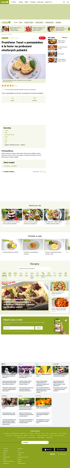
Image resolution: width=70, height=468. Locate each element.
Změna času (37, 433)
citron (6, 136)
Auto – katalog (9, 435)
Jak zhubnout (6, 433)
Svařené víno (32, 435)
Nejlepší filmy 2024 (15, 433)
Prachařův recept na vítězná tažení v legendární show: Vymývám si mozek (25, 383)
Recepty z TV (48, 2)
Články (26, 2)
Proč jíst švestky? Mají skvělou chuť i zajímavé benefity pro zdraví (42, 415)
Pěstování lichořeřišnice (59, 435)
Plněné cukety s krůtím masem (61, 41)
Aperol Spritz (61, 54)
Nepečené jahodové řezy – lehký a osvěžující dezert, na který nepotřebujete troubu (39, 29)
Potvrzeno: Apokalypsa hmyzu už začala (43, 375)
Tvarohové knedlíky (31, 437)
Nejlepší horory (23, 433)
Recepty (21, 2)
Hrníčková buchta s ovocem (62, 47)
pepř (6, 140)
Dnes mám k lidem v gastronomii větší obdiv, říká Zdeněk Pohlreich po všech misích (26, 389)
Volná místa (5, 450)
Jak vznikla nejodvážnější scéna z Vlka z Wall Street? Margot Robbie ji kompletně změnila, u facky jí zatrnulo (9, 422)
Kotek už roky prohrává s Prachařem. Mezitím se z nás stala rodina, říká (25, 376)
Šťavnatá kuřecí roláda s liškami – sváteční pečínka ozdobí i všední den (53, 223)
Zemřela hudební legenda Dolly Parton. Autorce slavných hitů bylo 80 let (9, 376)
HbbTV (4, 454)
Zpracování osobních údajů (23, 457)
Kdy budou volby (53, 433)
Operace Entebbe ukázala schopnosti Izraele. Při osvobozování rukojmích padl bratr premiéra (42, 383)
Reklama (4, 452)
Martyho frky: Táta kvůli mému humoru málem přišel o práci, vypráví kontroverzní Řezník (25, 408)
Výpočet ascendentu (21, 437)
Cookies (4, 459)
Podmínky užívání (6, 457)
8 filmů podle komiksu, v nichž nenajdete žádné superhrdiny (8, 414)
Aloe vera (51, 435)
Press (19, 450)
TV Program (33, 2)
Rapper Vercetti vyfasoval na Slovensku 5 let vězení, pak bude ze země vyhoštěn (26, 415)
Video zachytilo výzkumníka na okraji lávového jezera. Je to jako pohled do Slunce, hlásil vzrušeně (43, 390)
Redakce (19, 461)
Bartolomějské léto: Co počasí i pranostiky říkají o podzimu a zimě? (43, 421)
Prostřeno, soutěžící (14, 38)
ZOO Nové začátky (63, 433)
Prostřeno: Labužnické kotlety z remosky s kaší (53, 253)
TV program (30, 433)
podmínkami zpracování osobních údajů (23, 331)
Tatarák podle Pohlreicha (42, 435)
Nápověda (20, 459)
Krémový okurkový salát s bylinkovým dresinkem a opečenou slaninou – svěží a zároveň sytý (31, 223)
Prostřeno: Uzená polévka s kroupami (31, 253)
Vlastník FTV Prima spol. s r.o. (8, 461)
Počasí (47, 433)
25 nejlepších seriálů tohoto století (8, 407)
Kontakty (19, 454)
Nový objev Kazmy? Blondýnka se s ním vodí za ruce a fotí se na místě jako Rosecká (26, 421)
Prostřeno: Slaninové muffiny (10, 252)
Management (20, 448)
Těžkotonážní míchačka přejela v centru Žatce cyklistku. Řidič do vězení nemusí (9, 389)
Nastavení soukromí (21, 463)
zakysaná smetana (9, 134)
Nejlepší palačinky (41, 437)
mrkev (6, 130)
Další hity (64, 37)
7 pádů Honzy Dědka (17, 435)
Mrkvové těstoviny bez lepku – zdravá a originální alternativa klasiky (59, 310)
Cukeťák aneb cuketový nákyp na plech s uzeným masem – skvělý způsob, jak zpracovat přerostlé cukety (15, 31)
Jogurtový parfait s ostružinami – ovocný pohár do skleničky (12, 222)
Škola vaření (41, 2)
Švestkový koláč (49, 437)
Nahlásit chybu (6, 463)
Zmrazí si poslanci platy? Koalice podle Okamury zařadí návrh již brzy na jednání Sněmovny (9, 383)
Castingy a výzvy (21, 452)
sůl (5, 142)
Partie (43, 433)
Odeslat (39, 327)
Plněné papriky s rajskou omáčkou (62, 60)
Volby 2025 (26, 435)
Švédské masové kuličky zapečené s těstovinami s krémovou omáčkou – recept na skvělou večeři (19, 303)
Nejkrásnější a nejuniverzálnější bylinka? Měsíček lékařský (43, 407)
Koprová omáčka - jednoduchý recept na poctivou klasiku (61, 29)
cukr (6, 138)
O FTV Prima (5, 448)
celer (6, 132)
